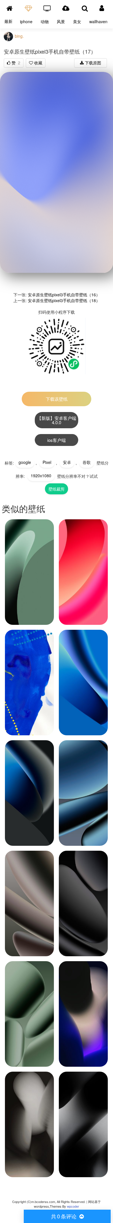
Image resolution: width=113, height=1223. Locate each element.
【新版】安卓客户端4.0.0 (56, 420)
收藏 (37, 63)
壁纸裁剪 (56, 489)
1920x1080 (41, 475)
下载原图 (92, 63)
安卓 (67, 462)
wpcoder (73, 1206)
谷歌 (87, 462)
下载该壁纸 (57, 399)
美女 (77, 21)
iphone (26, 21)
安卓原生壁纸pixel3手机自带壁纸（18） (64, 300)
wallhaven (98, 21)
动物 (45, 21)
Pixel (47, 462)
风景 (61, 21)
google (25, 462)
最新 (8, 21)
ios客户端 (56, 440)
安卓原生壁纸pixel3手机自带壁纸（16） (64, 294)
